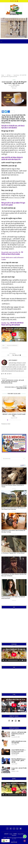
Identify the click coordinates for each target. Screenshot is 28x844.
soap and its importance (12, 345)
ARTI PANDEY (16, 85)
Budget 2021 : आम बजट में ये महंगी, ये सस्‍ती (19, 768)
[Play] (3, 660)
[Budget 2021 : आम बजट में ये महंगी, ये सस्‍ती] (5, 770)
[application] (14, 655)
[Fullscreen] (24, 660)
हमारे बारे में (6, 833)
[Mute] (22, 660)
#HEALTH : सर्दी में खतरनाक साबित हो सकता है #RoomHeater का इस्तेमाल (18, 734)
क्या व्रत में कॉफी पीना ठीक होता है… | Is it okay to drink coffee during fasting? (18, 751)
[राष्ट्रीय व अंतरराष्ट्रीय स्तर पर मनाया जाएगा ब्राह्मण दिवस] (5, 743)
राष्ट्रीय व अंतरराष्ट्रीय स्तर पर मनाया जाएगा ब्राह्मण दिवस (18, 742)
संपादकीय (15, 833)
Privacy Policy (21, 833)
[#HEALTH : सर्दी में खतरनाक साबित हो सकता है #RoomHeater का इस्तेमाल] (5, 734)
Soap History (5, 347)
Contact (10, 833)
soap (3, 345)
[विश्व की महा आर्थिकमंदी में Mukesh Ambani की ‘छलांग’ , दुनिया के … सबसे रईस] (5, 761)
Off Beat (8, 75)
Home (2, 75)
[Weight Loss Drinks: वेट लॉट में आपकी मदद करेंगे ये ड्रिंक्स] (14, 404)
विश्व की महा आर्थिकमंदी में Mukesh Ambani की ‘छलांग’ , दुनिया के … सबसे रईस (18, 760)
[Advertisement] (14, 58)
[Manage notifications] (24, 841)
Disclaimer (14, 835)
